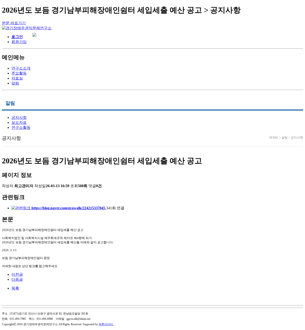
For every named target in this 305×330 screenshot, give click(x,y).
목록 (15, 288)
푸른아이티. (106, 324)
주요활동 (19, 73)
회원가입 (19, 42)
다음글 (17, 279)
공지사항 (19, 117)
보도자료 (19, 122)
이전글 (17, 274)
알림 (15, 83)
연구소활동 (20, 127)
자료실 (17, 78)
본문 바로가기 (14, 23)
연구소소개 (20, 68)
